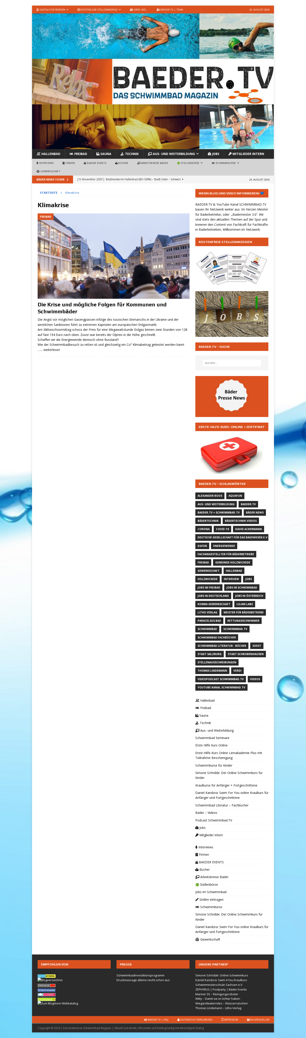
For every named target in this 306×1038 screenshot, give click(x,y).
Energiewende (224, 546)
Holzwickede (208, 579)
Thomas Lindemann (212, 671)
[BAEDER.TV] (153, 146)
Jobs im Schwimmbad (241, 587)
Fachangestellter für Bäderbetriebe (226, 554)
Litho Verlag (207, 612)
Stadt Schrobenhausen (246, 654)
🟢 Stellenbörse (188, 163)
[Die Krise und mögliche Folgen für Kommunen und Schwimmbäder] (114, 256)
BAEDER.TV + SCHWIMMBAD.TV (219, 512)
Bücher (123, 163)
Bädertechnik (208, 521)
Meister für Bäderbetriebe (244, 612)
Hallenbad (50, 154)
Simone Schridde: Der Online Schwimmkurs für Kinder (229, 775)
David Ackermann (248, 529)
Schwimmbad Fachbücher (217, 637)
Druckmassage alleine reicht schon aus (143, 980)
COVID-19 (222, 529)
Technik (131, 154)
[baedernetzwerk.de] (47, 975)
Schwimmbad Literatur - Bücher (222, 646)
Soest (256, 646)
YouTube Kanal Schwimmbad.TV (221, 687)
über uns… (140, 9)
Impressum (230, 1019)
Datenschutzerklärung (196, 1019)
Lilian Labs (245, 604)
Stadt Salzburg (210, 654)
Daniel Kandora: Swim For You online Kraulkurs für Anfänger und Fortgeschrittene (231, 795)
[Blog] (50, 980)
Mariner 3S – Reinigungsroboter (216, 994)
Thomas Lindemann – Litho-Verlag (218, 1008)
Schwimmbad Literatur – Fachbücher (221, 805)
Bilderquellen (259, 1019)
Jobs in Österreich (249, 596)
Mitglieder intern (248, 154)
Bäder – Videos (206, 812)
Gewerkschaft (50, 171)
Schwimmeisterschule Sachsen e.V (218, 985)
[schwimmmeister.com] (47, 989)
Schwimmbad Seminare (212, 738)
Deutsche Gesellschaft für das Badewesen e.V (232, 537)
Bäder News (255, 512)
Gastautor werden (52, 9)
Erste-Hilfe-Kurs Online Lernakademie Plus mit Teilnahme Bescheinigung (228, 755)
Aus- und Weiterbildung (173, 154)
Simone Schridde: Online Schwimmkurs (221, 975)
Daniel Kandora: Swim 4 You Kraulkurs (221, 980)
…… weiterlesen (49, 350)
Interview (231, 579)
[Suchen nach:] (232, 363)
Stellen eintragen (211, 899)
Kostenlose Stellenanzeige (99, 9)
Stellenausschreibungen (217, 662)
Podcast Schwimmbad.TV (213, 820)
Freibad (80, 154)
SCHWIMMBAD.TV (252, 204)
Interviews (46, 163)
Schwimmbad (207, 629)
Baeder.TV (248, 504)
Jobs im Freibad (209, 587)
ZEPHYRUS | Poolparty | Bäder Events (221, 989)
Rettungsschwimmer (243, 621)
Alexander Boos (210, 496)
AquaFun (235, 496)
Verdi (237, 671)
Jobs (215, 154)
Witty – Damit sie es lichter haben (217, 999)
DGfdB (202, 546)
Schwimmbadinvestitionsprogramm (140, 975)
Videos (255, 679)
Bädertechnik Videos (241, 521)
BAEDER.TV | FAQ (157, 1019)
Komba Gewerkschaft (214, 604)
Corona (204, 529)
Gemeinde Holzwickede (232, 562)
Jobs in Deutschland (213, 596)
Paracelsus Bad (209, 621)
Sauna (105, 154)
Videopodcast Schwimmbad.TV (221, 679)
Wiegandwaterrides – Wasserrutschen (221, 1003)
